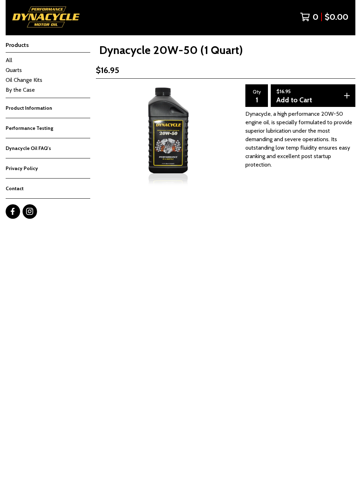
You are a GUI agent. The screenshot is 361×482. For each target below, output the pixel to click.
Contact (15, 188)
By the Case (20, 89)
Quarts (14, 70)
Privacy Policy (22, 168)
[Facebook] (13, 211)
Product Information (29, 108)
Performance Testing (29, 128)
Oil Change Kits (24, 80)
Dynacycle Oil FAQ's (28, 148)
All (9, 60)
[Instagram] (30, 211)
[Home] (43, 17)
